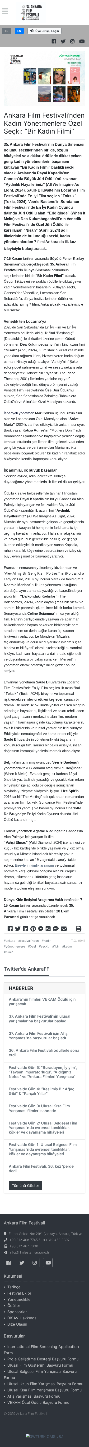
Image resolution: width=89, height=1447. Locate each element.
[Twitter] (18, 929)
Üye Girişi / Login (47, 31)
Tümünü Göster (25, 1185)
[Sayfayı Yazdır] (78, 929)
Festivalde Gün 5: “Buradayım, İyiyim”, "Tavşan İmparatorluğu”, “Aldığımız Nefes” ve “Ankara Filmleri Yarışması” (43, 1072)
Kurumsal (13, 1276)
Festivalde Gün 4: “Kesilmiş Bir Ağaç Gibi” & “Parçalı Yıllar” (41, 1091)
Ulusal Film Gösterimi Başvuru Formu (40, 1365)
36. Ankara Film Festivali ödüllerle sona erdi (44, 1052)
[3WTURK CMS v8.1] (44, 1436)
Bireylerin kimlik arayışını (34, 865)
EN (19, 31)
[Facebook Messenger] (40, 929)
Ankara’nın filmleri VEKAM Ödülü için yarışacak (42, 1001)
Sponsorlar (17, 1311)
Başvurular (14, 1335)
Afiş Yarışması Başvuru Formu (33, 1396)
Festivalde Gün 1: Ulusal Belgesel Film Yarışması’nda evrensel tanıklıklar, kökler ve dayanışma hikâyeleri (43, 1149)
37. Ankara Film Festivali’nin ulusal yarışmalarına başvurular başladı (39, 1018)
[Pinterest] (33, 929)
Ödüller (13, 1305)
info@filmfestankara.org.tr (29, 1252)
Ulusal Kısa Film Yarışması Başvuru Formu (44, 1390)
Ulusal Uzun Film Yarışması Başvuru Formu (45, 1383)
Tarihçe (13, 1287)
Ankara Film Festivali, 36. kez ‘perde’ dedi (41, 1168)
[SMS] (56, 929)
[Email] (64, 929)
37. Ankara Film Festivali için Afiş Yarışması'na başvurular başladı (38, 1035)
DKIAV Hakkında (22, 1318)
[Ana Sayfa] (31, 12)
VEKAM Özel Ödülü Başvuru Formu (38, 1402)
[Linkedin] (25, 929)
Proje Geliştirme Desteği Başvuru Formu (43, 1359)
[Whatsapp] (48, 929)
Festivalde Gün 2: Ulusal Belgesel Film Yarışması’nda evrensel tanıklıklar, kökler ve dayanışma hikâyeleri (43, 1128)
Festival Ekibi (19, 1293)
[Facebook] (10, 929)
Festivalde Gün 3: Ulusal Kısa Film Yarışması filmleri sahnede (39, 1108)
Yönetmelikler (19, 1299)
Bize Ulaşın (17, 1324)
